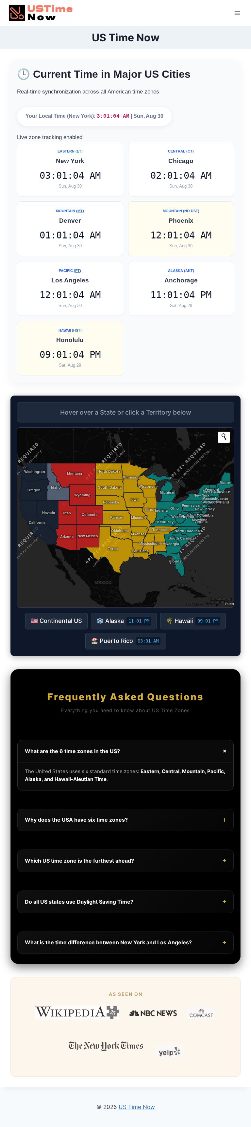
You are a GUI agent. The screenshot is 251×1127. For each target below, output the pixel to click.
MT (80, 211)
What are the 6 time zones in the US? (126, 751)
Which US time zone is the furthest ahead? (125, 860)
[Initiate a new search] (224, 436)
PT (77, 271)
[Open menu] (237, 13)
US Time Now (137, 1107)
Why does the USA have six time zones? (125, 820)
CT (190, 151)
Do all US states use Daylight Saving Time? (125, 901)
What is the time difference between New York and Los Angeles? (125, 942)
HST (76, 330)
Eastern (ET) (70, 151)
